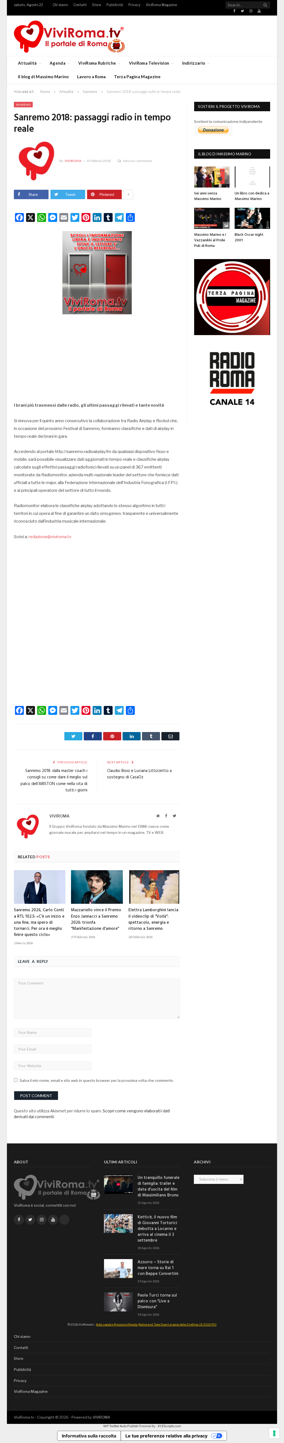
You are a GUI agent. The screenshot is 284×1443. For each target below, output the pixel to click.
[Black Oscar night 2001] (252, 218)
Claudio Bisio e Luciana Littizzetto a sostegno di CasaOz (139, 774)
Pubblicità (114, 5)
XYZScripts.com (169, 1426)
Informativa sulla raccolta (89, 1436)
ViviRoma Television (149, 62)
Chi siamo (60, 5)
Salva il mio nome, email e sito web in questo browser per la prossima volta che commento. (97, 1080)
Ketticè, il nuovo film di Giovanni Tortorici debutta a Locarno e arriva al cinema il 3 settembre (157, 1229)
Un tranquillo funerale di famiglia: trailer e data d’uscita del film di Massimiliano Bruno (158, 1186)
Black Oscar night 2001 (249, 238)
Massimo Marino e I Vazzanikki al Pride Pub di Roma (210, 240)
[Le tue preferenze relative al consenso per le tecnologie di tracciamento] (274, 1433)
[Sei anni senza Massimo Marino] (212, 177)
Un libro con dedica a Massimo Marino (252, 196)
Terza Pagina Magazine (137, 76)
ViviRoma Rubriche (97, 62)
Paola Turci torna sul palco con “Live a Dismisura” (157, 1301)
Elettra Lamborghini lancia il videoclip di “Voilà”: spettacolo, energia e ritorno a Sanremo (153, 919)
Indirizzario (193, 62)
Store (96, 5)
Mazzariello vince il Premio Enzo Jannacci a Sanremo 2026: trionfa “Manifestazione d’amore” (96, 919)
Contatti (80, 5)
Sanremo (23, 104)
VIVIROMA (101, 1417)
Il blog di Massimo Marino (43, 76)
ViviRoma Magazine (161, 5)
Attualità (27, 62)
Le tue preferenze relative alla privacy (166, 1436)
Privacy (134, 5)
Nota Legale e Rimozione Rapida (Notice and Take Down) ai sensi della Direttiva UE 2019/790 (156, 1324)
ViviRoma (73, 161)
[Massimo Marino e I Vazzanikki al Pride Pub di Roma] (212, 218)
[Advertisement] (97, 356)
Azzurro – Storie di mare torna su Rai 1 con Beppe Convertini (158, 1268)
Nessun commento (137, 161)
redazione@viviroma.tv (50, 536)
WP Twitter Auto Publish (120, 1426)
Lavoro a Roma (91, 76)
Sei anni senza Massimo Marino (207, 196)
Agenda (57, 62)
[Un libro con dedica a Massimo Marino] (252, 177)
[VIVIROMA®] (69, 35)
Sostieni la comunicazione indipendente (228, 121)
